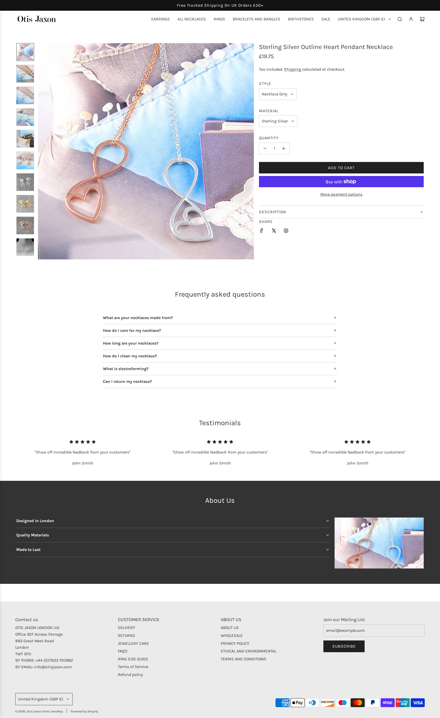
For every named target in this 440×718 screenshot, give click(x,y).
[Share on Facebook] (261, 231)
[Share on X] (273, 231)
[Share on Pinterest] (286, 231)
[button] (42, 151)
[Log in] (411, 19)
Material (269, 110)
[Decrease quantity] (264, 148)
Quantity (269, 137)
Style (265, 83)
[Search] (399, 19)
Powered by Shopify (84, 711)
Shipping (293, 69)
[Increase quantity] (283, 148)
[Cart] (422, 19)
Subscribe (344, 646)
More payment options (341, 194)
